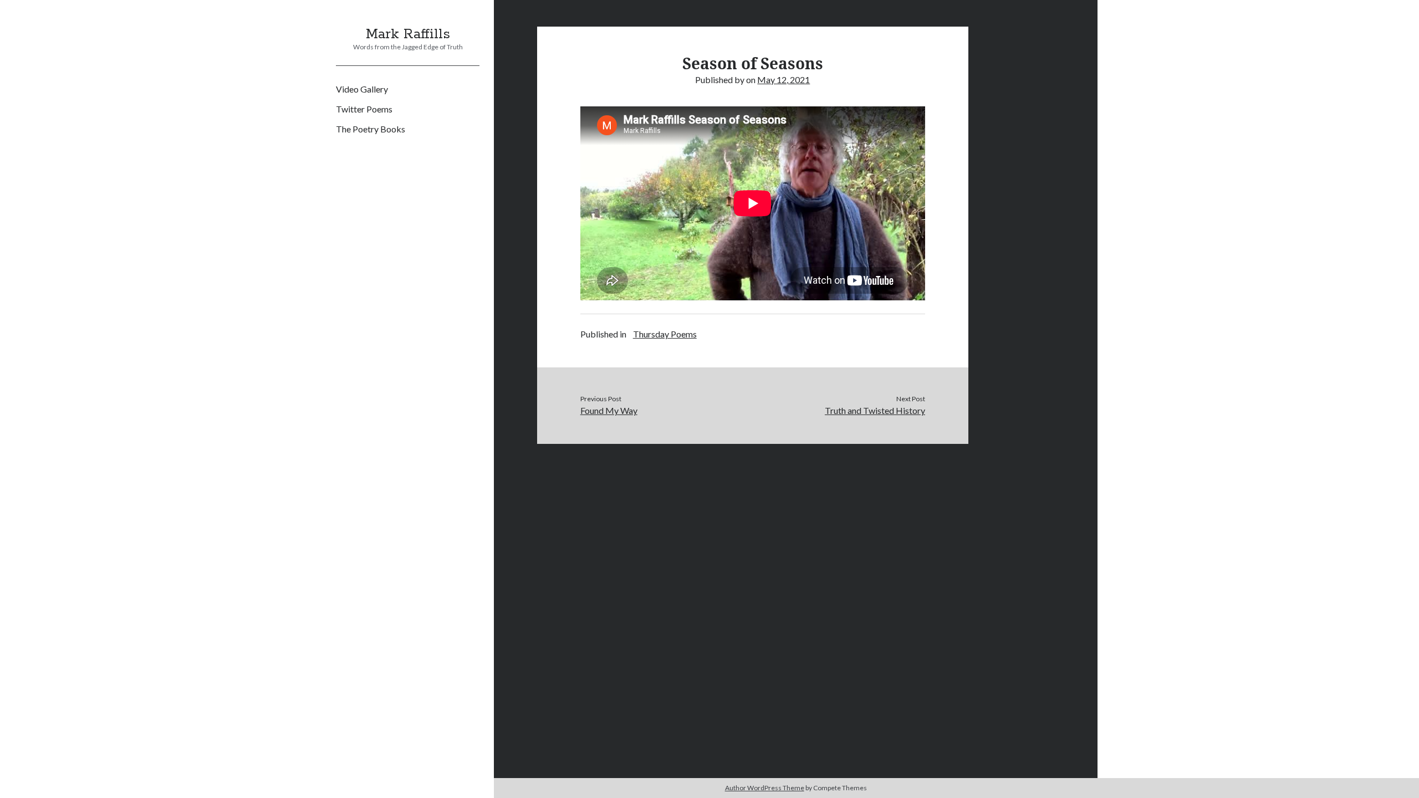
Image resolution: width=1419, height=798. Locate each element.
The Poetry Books (370, 129)
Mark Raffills (408, 34)
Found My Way (608, 410)
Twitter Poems (364, 109)
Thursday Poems (665, 334)
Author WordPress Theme (764, 788)
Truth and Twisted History (875, 410)
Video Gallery (362, 89)
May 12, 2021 (783, 79)
